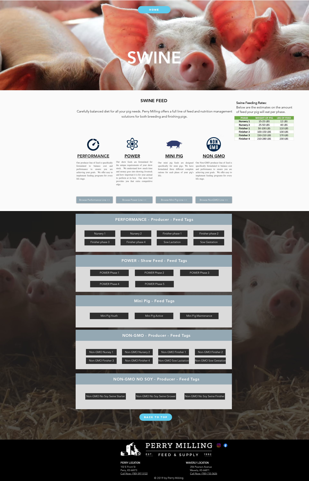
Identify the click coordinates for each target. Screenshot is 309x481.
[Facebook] (225, 445)
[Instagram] (218, 445)
